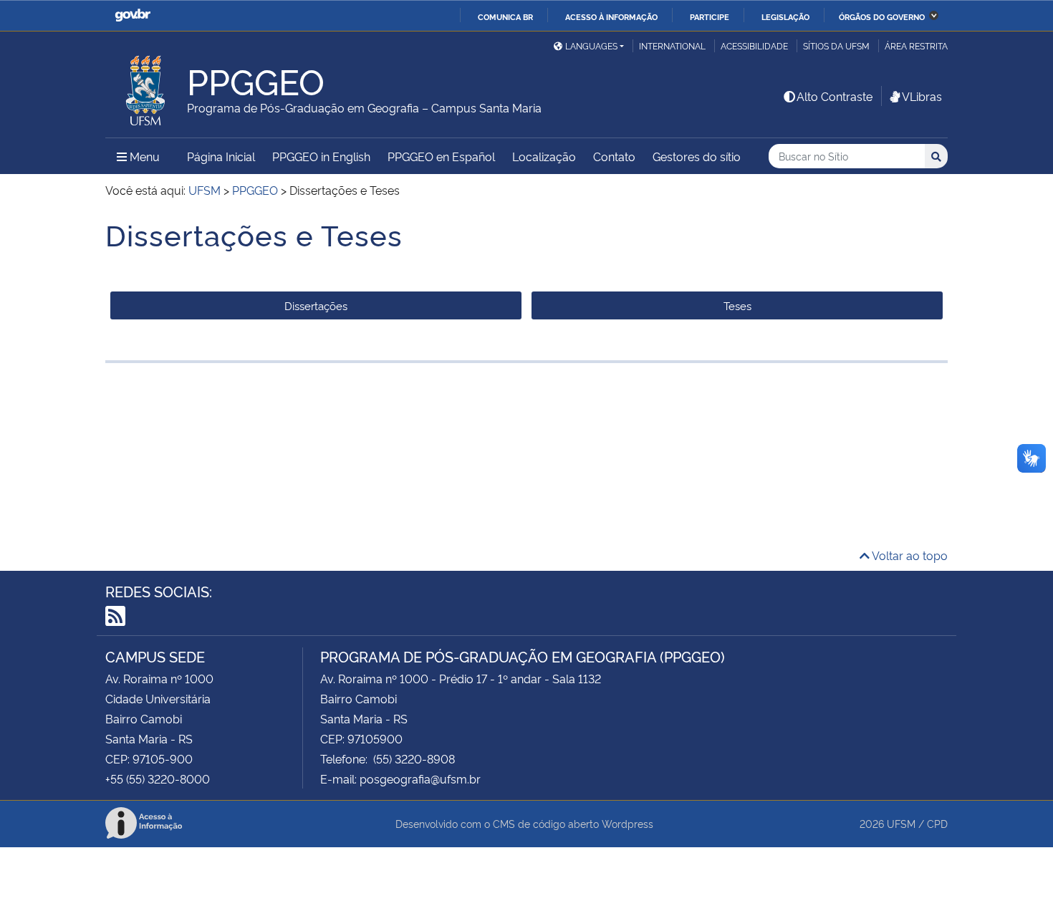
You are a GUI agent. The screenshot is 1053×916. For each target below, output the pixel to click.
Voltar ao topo (909, 555)
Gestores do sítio (697, 156)
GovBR (132, 15)
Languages (591, 45)
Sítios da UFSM (836, 45)
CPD (937, 823)
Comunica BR (505, 16)
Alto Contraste (834, 96)
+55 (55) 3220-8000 (157, 778)
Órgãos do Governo (882, 16)
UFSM (901, 823)
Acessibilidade (754, 45)
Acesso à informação (611, 16)
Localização (544, 156)
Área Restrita (916, 45)
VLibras (922, 96)
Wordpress (627, 823)
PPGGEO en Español (441, 156)
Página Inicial (221, 156)
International (672, 45)
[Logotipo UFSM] (146, 87)
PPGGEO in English (321, 156)
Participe (709, 16)
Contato (614, 156)
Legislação (785, 16)
